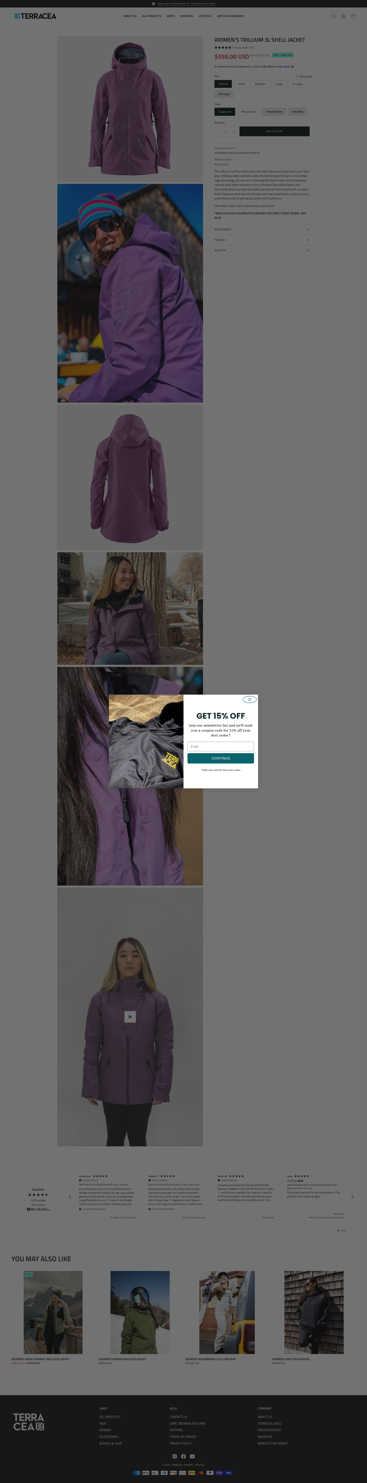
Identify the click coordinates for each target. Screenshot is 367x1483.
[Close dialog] (250, 699)
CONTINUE (221, 758)
